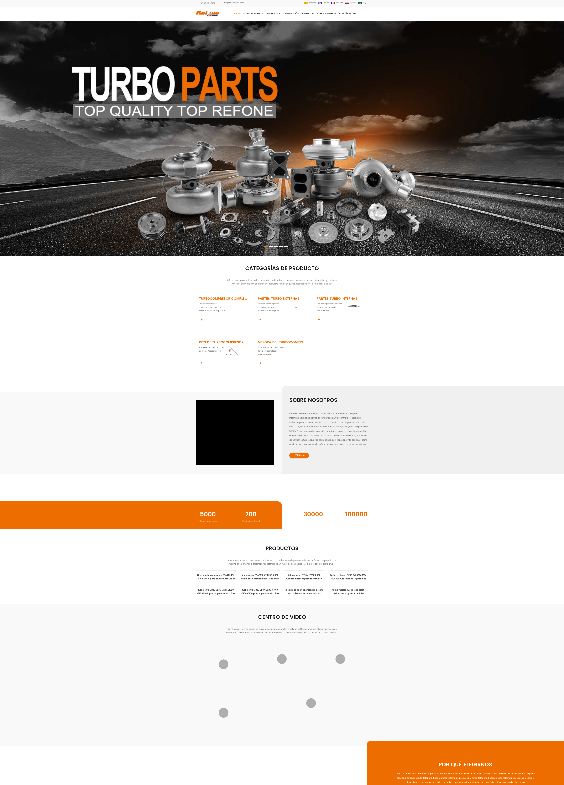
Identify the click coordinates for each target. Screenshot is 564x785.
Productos (274, 14)
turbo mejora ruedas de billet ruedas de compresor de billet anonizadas (348, 634)
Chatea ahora (551, 782)
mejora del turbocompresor (282, 342)
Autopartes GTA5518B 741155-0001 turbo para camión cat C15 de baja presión (260, 630)
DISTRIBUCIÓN (291, 14)
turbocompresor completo (223, 299)
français (339, 2)
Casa (237, 14)
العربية (365, 2)
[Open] (561, 44)
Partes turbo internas (337, 299)
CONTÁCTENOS (347, 14)
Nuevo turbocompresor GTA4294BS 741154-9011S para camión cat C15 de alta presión (216, 630)
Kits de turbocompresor (221, 342)
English (326, 2)
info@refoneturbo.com (234, 2)
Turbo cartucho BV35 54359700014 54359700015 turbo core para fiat (348, 590)
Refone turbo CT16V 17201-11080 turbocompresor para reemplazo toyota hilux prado (304, 590)
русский (353, 2)
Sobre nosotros (253, 14)
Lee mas (298, 455)
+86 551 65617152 (207, 3)
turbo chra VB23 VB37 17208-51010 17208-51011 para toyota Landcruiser (348, 605)
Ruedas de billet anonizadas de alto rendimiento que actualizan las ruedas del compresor (348, 620)
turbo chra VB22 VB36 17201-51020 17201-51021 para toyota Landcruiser (304, 644)
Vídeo (305, 14)
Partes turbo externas (278, 299)
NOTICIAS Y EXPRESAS (324, 14)
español (312, 2)
